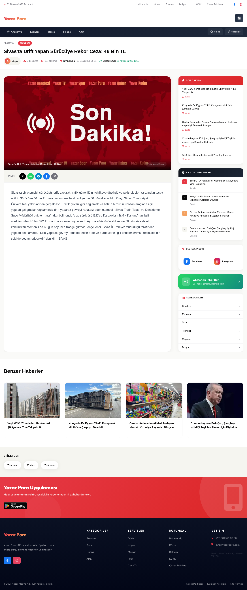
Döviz (131, 538)
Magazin (186, 339)
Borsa (51, 31)
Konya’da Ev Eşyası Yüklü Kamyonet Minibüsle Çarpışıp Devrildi (207, 107)
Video (217, 31)
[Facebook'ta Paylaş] (46, 176)
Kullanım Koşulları (216, 583)
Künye (157, 4)
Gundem (186, 306)
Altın (81, 31)
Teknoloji (186, 330)
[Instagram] (240, 4)
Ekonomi (35, 31)
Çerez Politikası (215, 4)
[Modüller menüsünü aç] (239, 18)
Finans (67, 31)
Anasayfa (16, 31)
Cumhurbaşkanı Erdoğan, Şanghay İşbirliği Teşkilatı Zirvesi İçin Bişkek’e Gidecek (209, 140)
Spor (184, 322)
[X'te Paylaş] (22, 176)
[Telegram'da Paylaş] (38, 176)
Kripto (131, 545)
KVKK (198, 4)
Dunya (185, 347)
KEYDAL (229, 553)
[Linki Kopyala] (54, 176)
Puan (130, 558)
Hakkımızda (142, 4)
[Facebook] (234, 4)
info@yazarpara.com (228, 544)
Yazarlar (235, 31)
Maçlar (132, 552)
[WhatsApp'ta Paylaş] (30, 176)
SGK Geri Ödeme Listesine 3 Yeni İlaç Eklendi (206, 155)
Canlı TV (132, 565)
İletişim (182, 4)
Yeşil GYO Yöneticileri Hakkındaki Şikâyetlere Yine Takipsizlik (209, 91)
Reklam (170, 4)
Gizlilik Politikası (194, 583)
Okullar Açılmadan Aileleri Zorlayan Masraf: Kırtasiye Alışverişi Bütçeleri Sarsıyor (209, 124)
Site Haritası (236, 583)
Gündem (25, 43)
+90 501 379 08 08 (226, 538)
